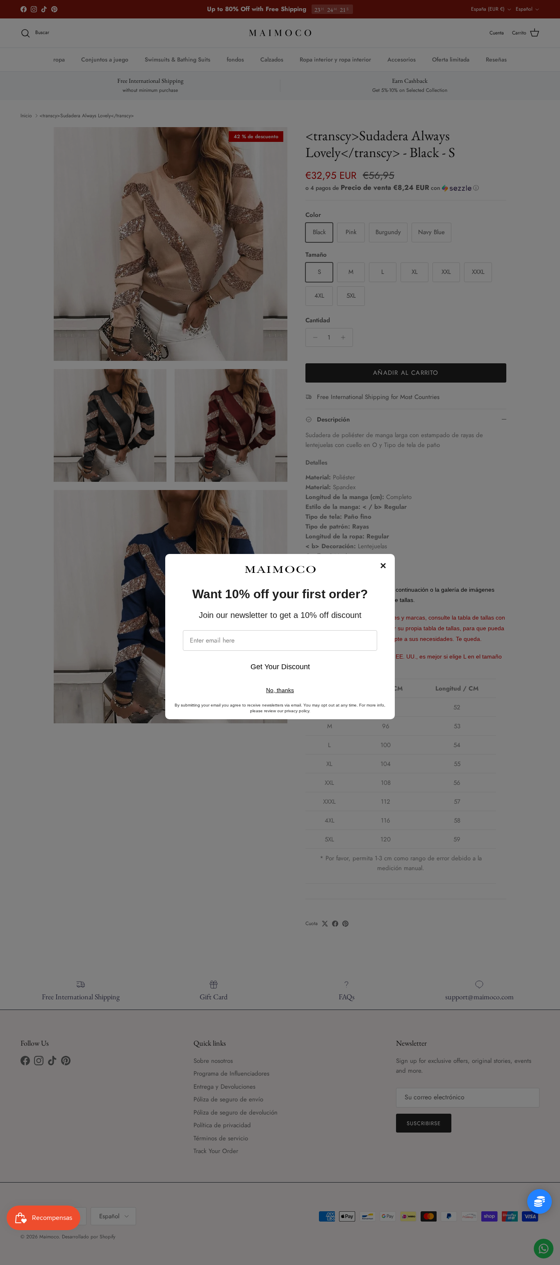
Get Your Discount (280, 667)
